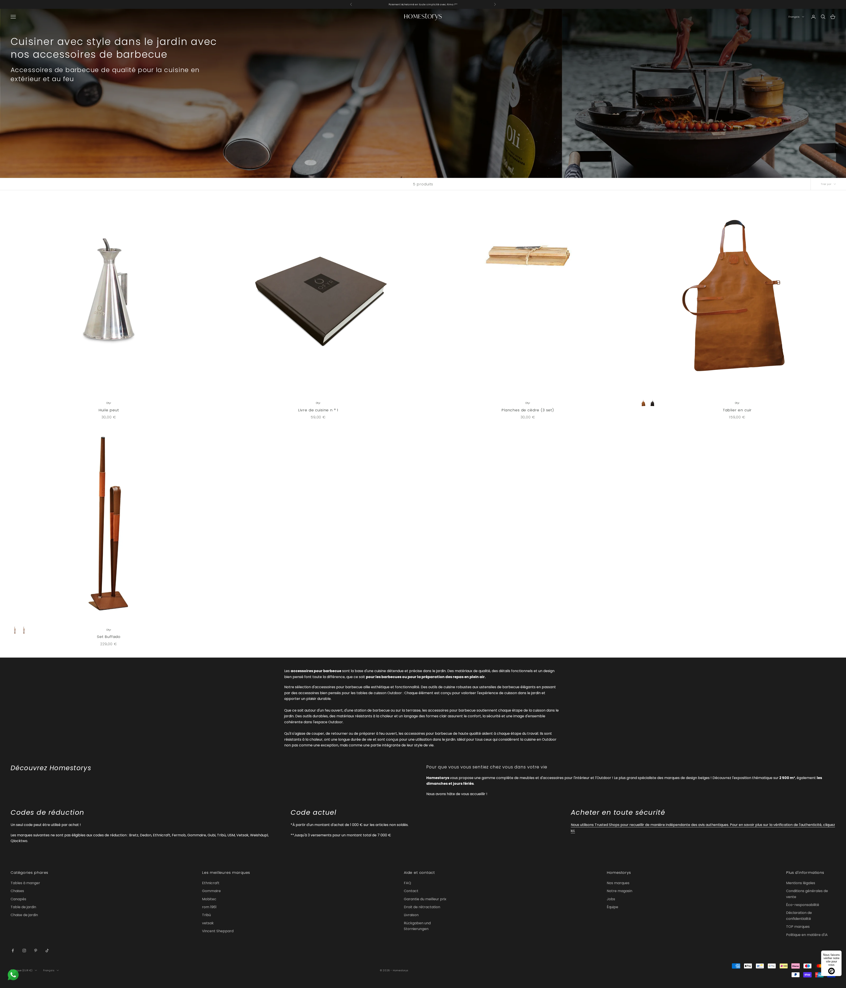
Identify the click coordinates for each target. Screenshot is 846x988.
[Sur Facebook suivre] (13, 950)
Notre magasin (619, 890)
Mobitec (209, 899)
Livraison (411, 914)
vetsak (208, 923)
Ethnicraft (210, 882)
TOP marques (798, 926)
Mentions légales (800, 882)
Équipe (612, 907)
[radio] (643, 403)
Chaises (17, 890)
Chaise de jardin (24, 914)
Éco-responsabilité (802, 904)
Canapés (18, 899)
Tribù (206, 914)
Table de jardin (23, 907)
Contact (411, 890)
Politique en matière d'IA (807, 934)
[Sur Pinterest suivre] (35, 950)
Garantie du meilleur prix (425, 899)
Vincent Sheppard (218, 931)
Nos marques (618, 882)
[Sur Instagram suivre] (24, 950)
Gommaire (211, 890)
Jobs (611, 899)
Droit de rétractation (422, 907)
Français (794, 17)
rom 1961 (209, 907)
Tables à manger (25, 882)
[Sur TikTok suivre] (47, 950)
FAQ (407, 882)
